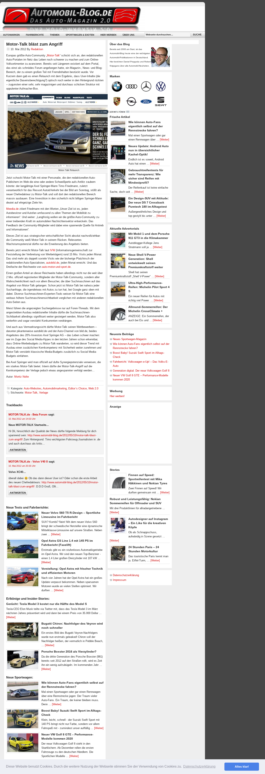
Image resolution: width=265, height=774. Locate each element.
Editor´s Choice (77, 388)
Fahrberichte (35, 35)
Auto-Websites (32, 388)
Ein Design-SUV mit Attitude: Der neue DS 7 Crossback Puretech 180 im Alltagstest (148, 202)
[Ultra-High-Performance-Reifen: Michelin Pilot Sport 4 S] (118, 290)
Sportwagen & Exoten (80, 35)
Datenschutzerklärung (126, 575)
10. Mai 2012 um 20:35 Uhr (22, 466)
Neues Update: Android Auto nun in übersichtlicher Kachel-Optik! (148, 150)
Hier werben (108, 35)
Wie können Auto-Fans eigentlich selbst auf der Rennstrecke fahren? (145, 126)
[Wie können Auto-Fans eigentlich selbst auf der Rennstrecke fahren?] (22, 692)
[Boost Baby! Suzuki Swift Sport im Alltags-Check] (22, 720)
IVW (52, 250)
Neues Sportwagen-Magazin (129, 339)
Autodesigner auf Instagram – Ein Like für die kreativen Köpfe (148, 523)
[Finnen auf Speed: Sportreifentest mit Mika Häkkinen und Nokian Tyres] (118, 482)
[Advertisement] (141, 435)
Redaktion (37, 49)
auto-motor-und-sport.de (56, 266)
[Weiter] (55, 534)
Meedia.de (12, 208)
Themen (54, 35)
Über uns (128, 35)
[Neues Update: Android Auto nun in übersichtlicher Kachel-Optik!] (118, 153)
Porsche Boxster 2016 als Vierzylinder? (68, 651)
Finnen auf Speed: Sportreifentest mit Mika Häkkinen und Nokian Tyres (147, 479)
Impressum (119, 579)
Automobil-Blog (99, 18)
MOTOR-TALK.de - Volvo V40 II (28, 461)
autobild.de (52, 262)
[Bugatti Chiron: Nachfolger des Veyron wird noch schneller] (22, 632)
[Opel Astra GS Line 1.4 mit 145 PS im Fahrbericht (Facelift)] (22, 550)
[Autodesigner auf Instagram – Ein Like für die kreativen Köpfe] (118, 526)
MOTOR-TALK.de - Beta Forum (27, 414)
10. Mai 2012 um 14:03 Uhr (22, 419)
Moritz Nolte (21, 376)
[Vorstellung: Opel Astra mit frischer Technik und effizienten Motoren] (22, 578)
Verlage (43, 392)
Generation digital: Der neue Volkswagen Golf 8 (141, 370)
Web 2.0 (93, 388)
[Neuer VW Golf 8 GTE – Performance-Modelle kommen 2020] (22, 743)
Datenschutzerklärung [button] (199, 766)
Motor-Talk (53, 55)
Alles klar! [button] (242, 766)
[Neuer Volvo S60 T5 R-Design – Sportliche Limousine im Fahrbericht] (22, 522)
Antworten (18, 449)
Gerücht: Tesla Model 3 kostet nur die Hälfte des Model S (46, 604)
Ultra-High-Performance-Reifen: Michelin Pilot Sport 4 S (149, 287)
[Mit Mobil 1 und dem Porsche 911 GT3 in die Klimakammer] (118, 241)
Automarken (11, 35)
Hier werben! (117, 396)
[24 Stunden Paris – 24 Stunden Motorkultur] (118, 554)
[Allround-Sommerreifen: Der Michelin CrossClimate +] (118, 314)
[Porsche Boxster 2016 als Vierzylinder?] (22, 660)
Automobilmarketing (55, 388)
